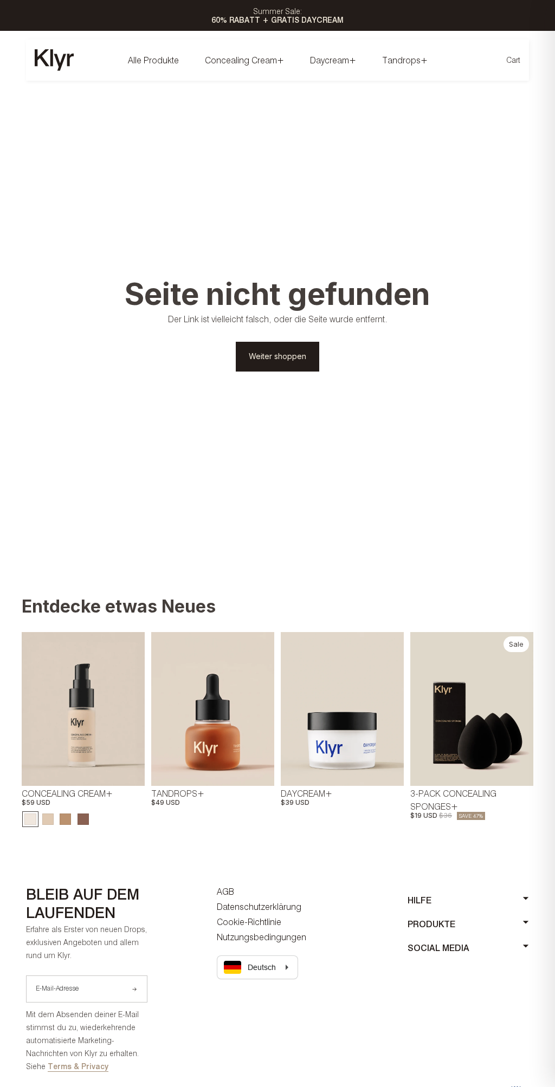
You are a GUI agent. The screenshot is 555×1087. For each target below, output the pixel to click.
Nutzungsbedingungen (261, 937)
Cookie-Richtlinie (249, 922)
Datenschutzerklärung (259, 906)
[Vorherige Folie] (30, 709)
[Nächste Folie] (136, 709)
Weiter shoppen (277, 356)
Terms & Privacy (78, 1066)
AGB (225, 891)
